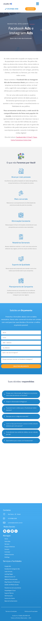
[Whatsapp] (16, 531)
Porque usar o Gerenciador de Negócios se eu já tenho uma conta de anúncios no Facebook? (21, 394)
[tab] (21, 394)
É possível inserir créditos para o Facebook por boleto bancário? (21, 409)
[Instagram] (8, 531)
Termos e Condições (11, 611)
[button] (26, 3)
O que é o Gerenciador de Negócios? (16, 401)
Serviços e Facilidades (12, 561)
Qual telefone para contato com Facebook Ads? (19, 440)
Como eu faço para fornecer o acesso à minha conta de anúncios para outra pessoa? (22, 425)
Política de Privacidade (31, 611)
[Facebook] (4, 531)
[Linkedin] (12, 531)
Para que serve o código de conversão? (17, 416)
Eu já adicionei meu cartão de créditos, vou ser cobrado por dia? (22, 433)
